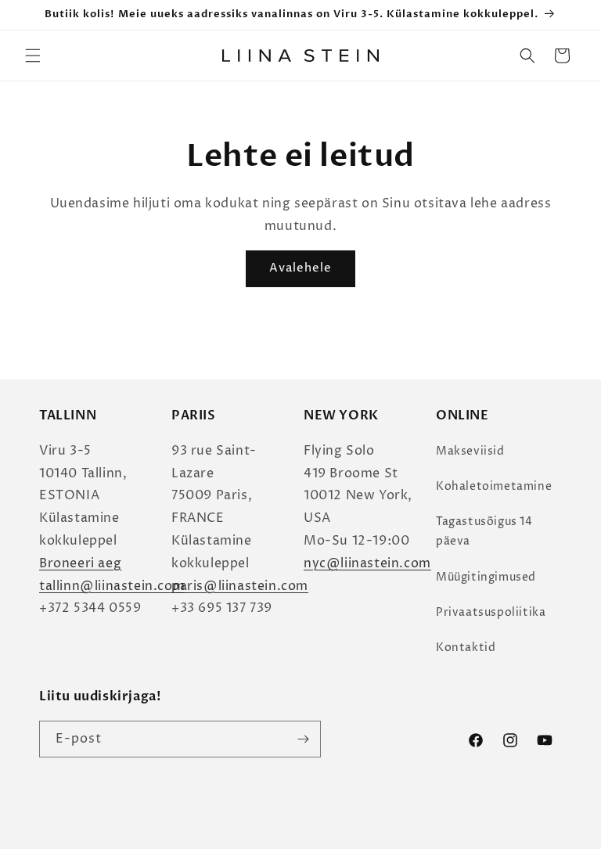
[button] (33, 55)
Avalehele (300, 268)
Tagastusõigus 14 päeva (484, 531)
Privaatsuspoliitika (490, 612)
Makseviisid (470, 451)
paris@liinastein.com (239, 586)
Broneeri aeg (80, 563)
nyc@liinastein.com (367, 563)
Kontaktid (465, 647)
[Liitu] (303, 739)
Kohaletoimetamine (494, 486)
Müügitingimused (486, 577)
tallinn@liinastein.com (112, 586)
